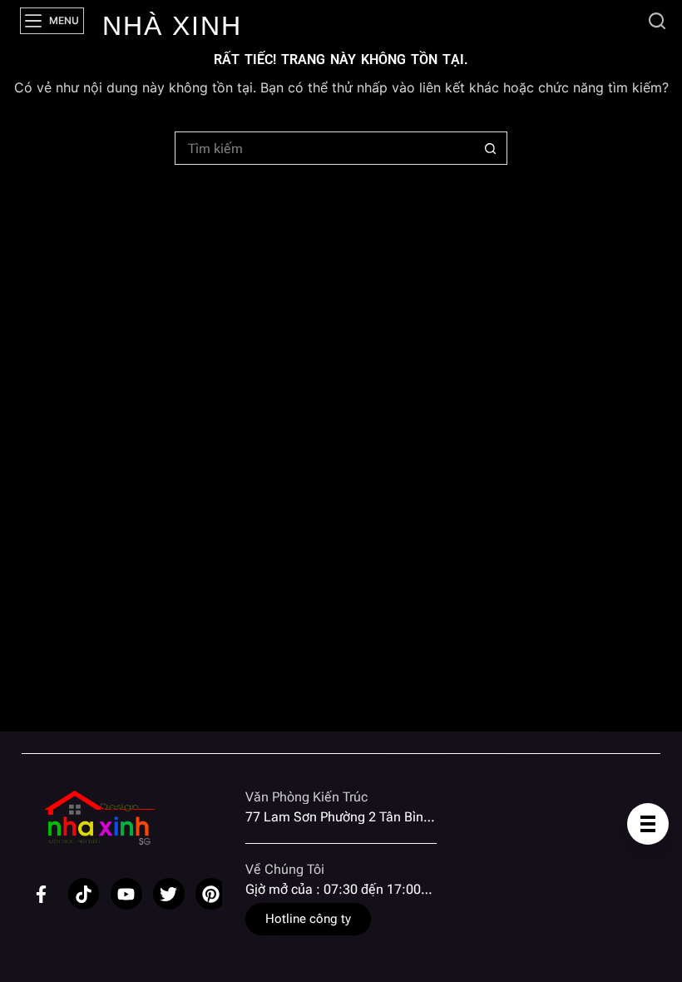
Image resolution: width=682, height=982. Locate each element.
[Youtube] (126, 894)
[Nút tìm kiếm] (490, 148)
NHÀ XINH (172, 26)
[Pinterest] (211, 894)
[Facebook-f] (41, 894)
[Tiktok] (84, 894)
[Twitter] (169, 894)
